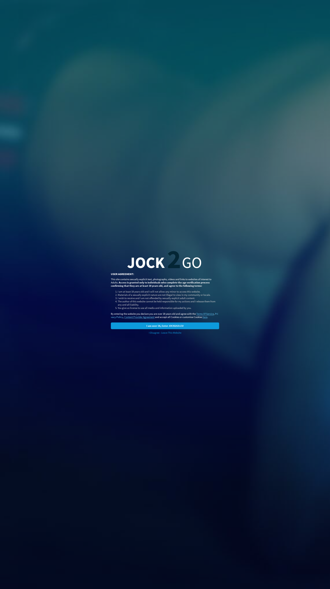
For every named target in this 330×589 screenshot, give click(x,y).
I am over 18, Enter (165, 325)
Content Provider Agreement (139, 317)
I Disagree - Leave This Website (165, 332)
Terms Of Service (205, 313)
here (205, 317)
